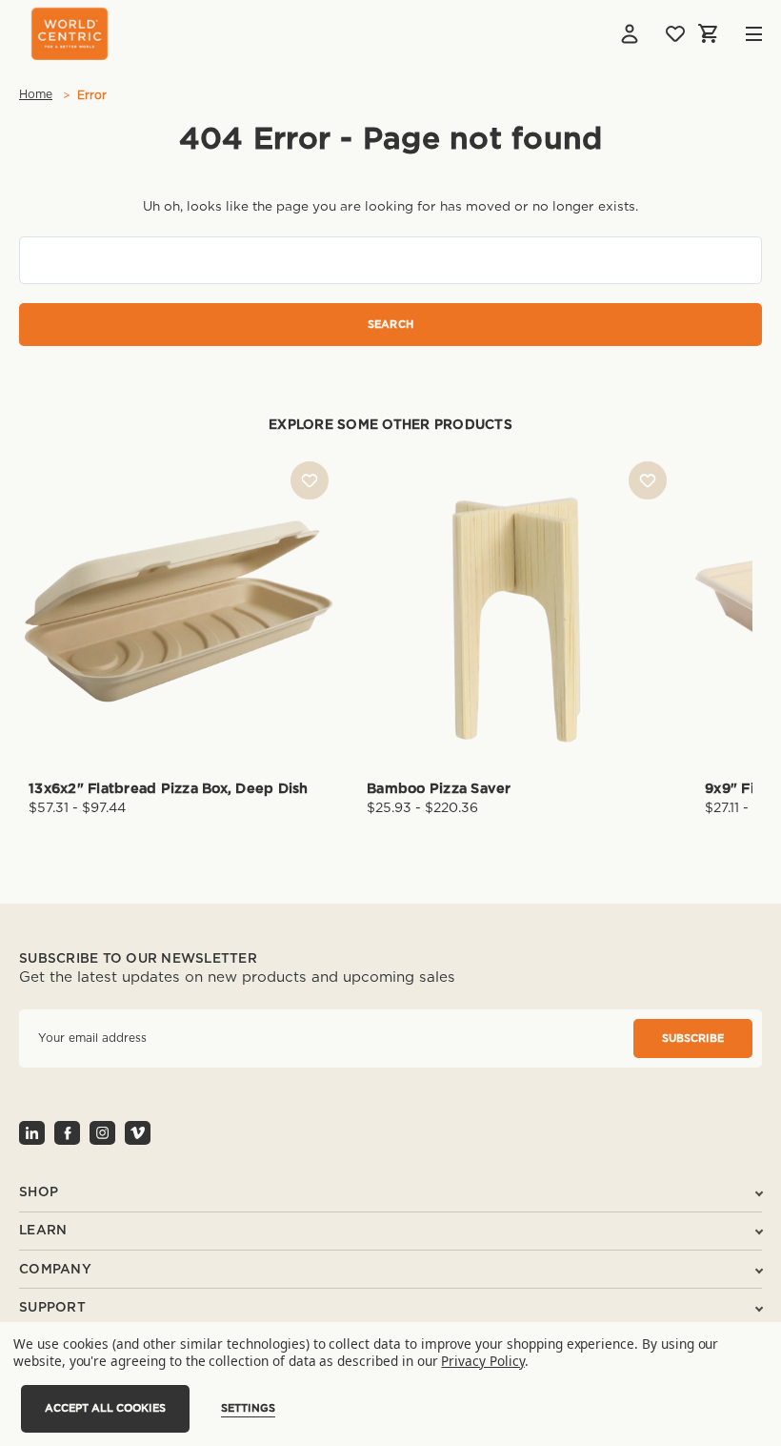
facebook (67, 1133)
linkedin (32, 1133)
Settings (248, 1408)
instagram (102, 1133)
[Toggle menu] (739, 33)
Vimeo (137, 1133)
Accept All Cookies (105, 1408)
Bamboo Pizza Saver (439, 789)
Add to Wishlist (309, 480)
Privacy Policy (482, 1361)
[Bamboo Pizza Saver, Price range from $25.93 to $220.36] (516, 611)
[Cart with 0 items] (709, 33)
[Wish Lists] (675, 33)
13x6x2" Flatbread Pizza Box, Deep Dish (169, 789)
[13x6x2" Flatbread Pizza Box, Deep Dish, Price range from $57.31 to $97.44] (178, 611)
